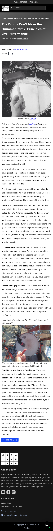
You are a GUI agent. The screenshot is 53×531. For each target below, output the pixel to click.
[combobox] (28, 8)
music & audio (20, 49)
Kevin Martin (22, 38)
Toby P (33, 119)
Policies (27, 528)
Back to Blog (11, 439)
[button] (46, 524)
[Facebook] (8, 492)
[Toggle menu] (49, 8)
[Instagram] (14, 492)
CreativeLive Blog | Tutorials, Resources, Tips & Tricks (25, 18)
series (32, 124)
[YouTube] (3, 492)
